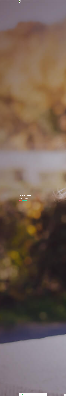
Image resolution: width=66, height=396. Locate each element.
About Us (20, 200)
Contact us (25, 200)
